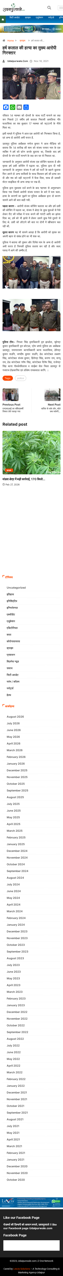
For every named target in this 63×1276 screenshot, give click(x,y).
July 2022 (13, 1045)
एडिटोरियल (12, 628)
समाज (9, 668)
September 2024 (17, 871)
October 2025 (16, 783)
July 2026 (13, 723)
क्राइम (22, 40)
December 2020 (17, 1166)
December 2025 (17, 770)
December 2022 (17, 1012)
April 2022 (13, 1065)
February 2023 (16, 998)
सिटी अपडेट (12, 675)
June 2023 (14, 971)
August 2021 (15, 1119)
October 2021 (15, 1106)
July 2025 (13, 804)
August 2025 (15, 797)
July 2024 (13, 884)
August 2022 (15, 1038)
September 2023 (17, 951)
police (20, 378)
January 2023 (16, 1005)
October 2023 (16, 944)
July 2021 (13, 1126)
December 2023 (17, 931)
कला (9, 634)
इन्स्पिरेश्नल (12, 607)
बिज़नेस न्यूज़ (13, 661)
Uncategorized (16, 587)
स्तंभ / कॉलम (13, 681)
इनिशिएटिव (12, 601)
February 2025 (16, 837)
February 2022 (16, 1079)
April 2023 (13, 985)
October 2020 (16, 1179)
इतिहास (10, 594)
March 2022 (15, 1072)
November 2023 (17, 938)
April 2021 (13, 1139)
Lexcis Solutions (21, 1268)
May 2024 (13, 897)
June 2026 (14, 730)
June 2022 (14, 1052)
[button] (49, 7)
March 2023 (15, 991)
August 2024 (15, 877)
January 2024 (16, 924)
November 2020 (17, 1173)
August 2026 (15, 716)
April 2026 (13, 743)
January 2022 (16, 1085)
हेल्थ (9, 695)
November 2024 (17, 857)
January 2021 (15, 1159)
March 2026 (15, 750)
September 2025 (17, 790)
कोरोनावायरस (13, 641)
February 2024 (16, 918)
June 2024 (14, 891)
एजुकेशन (11, 621)
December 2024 (17, 851)
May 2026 (13, 736)
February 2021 (16, 1153)
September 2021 (17, 1112)
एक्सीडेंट (11, 614)
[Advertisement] (31, 540)
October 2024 (16, 864)
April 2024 (13, 904)
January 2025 (16, 844)
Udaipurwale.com (17, 61)
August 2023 (15, 958)
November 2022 (17, 1018)
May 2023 (13, 978)
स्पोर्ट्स (10, 688)
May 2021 (13, 1132)
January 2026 (16, 763)
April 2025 (13, 824)
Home (10, 40)
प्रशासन (11, 654)
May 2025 (13, 817)
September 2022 (17, 1032)
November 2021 (17, 1099)
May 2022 (13, 1059)
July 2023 (13, 965)
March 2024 (15, 911)
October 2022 (16, 1025)
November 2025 (17, 777)
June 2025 (14, 810)
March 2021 (14, 1146)
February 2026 (16, 757)
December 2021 (17, 1092)
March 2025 (15, 830)
